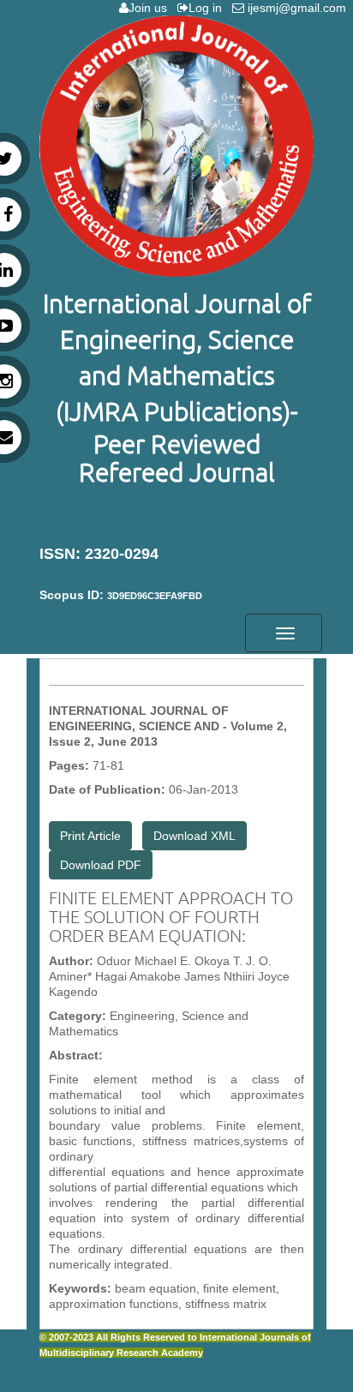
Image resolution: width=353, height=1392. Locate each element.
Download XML (194, 836)
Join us (151, 8)
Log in (208, 8)
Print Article (90, 836)
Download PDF (100, 865)
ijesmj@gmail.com (298, 8)
